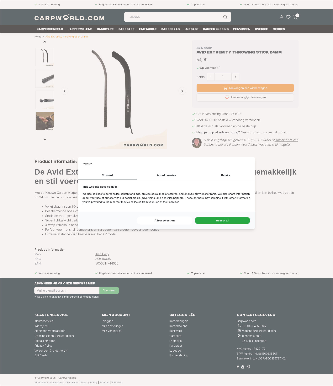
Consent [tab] (107, 175)
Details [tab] (225, 175)
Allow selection (165, 220)
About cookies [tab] (166, 175)
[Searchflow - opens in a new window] (246, 163)
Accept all (222, 220)
